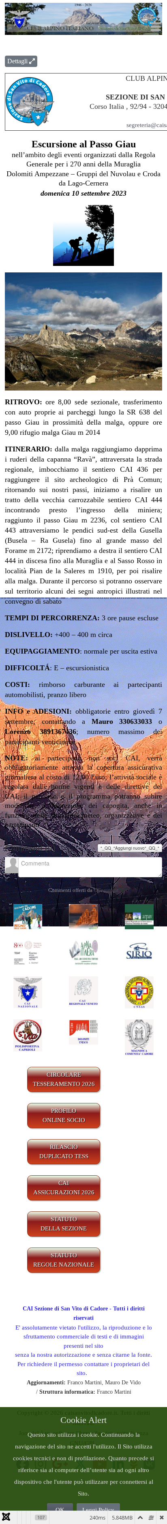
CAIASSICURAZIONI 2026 (63, 1188)
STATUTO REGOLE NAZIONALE (63, 1260)
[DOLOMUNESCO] (83, 1031)
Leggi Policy (98, 1510)
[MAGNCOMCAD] (139, 1037)
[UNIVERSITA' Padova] (27, 952)
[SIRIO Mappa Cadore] (139, 952)
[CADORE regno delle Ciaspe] (27, 916)
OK (60, 1510)
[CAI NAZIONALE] (27, 991)
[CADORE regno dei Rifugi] (83, 916)
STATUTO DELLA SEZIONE (64, 1224)
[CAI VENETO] (83, 990)
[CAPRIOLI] (27, 1035)
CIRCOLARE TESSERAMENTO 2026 (64, 1079)
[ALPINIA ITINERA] (83, 952)
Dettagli (18, 61)
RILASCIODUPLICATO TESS (63, 1151)
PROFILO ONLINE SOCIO (64, 1115)
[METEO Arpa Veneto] (139, 916)
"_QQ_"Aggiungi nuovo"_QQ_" (130, 848)
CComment (106, 890)
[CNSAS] (139, 992)
